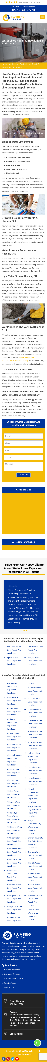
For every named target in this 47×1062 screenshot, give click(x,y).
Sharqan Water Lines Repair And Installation (35, 855)
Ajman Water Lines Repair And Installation (14, 660)
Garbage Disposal (12, 974)
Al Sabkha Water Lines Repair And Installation (35, 712)
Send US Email (16, 1034)
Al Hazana (13, 64)
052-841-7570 (23, 9)
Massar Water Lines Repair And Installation (35, 887)
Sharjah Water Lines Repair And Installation (35, 660)
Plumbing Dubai (23, 1054)
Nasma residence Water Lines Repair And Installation (35, 900)
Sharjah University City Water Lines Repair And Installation (35, 843)
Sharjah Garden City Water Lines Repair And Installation (35, 811)
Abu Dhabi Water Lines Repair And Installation (14, 649)
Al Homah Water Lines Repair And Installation (14, 772)
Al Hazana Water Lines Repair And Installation (14, 747)
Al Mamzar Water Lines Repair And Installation (14, 851)
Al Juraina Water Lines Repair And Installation (14, 805)
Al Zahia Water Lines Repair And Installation (35, 876)
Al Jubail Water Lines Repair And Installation (14, 794)
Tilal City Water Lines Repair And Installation (35, 866)
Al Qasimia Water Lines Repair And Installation (35, 745)
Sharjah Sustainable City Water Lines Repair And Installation (34, 827)
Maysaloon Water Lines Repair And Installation (35, 770)
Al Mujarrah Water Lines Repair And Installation (14, 909)
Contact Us (9, 987)
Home (4, 64)
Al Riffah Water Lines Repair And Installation (35, 701)
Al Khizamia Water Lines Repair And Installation (14, 830)
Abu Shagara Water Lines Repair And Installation (12, 688)
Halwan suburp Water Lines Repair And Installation (34, 758)
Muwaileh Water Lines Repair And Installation (35, 781)
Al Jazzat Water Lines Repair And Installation (14, 783)
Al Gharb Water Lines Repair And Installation (14, 736)
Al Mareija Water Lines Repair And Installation (14, 887)
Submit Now (23, 475)
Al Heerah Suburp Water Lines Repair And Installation (14, 760)
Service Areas (10, 983)
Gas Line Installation (13, 978)
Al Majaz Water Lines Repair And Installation (14, 841)
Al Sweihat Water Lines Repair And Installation (35, 723)
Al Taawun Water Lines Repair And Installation (35, 734)
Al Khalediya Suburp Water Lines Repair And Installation (14, 818)
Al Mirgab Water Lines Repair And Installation (14, 898)
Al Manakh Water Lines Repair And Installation (14, 862)
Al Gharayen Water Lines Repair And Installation (12, 724)
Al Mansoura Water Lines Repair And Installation (12, 875)
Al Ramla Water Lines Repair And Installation (35, 690)
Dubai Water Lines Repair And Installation (35, 649)
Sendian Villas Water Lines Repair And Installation (33, 914)
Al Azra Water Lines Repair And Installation (14, 700)
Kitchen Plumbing (12, 969)
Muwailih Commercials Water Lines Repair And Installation (33, 795)
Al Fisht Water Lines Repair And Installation (14, 711)
